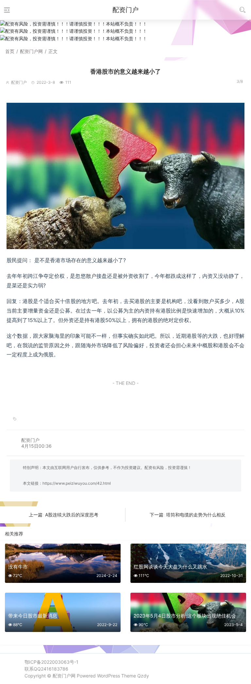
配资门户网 (31, 51)
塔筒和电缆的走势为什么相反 (196, 514)
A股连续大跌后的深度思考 (71, 514)
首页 (9, 51)
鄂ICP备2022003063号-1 (51, 662)
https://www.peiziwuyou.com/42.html (76, 483)
